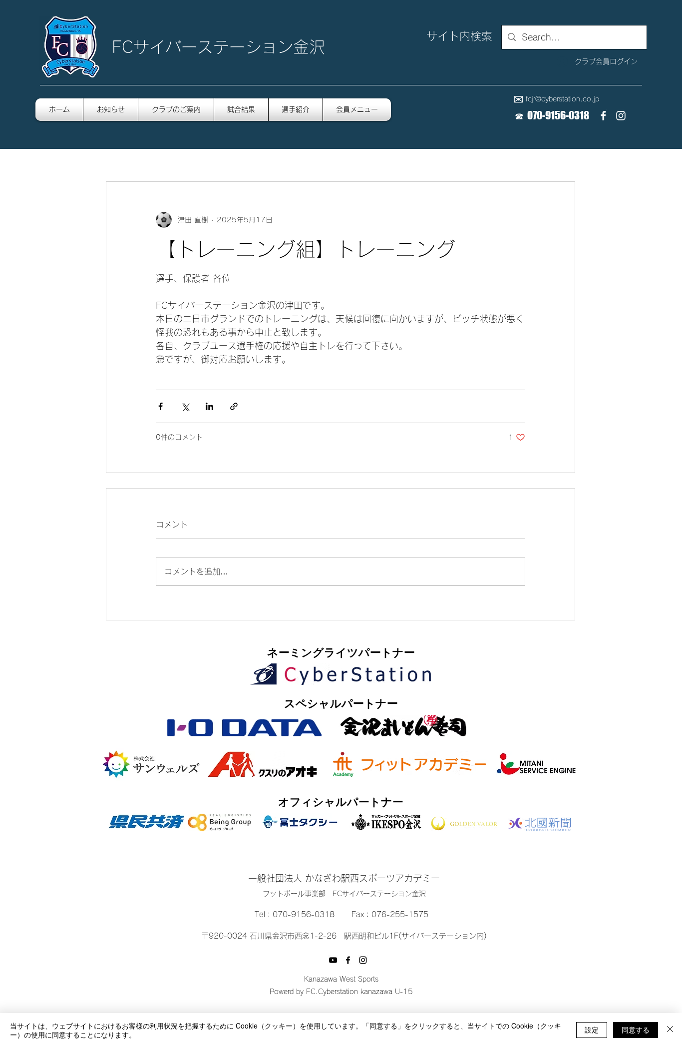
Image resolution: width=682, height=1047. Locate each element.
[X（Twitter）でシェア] (185, 406)
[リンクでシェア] (234, 406)
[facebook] (603, 115)
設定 (592, 1030)
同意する (636, 1030)
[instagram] (621, 115)
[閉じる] (670, 1030)
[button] (357, 109)
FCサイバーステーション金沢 (218, 47)
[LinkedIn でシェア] (209, 406)
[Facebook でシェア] (160, 406)
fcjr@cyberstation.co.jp (562, 98)
